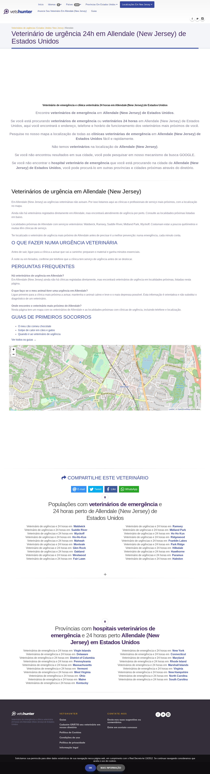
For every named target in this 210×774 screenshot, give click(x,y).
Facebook (192, 18)
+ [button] (13, 349)
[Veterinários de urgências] (17, 11)
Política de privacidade (72, 742)
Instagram (202, 18)
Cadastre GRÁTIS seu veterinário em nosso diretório (80, 726)
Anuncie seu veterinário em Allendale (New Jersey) (62, 11)
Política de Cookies (70, 732)
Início (40, 4)
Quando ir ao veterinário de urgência (39, 334)
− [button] (13, 354)
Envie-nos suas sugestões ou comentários (124, 721)
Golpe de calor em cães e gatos (36, 330)
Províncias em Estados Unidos (101, 4)
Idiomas (53, 4)
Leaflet (171, 409)
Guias (94, 11)
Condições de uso (70, 737)
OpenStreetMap (184, 409)
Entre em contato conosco (122, 727)
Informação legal (69, 747)
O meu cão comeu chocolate (34, 326)
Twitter (197, 18)
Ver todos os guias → (23, 339)
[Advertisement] (105, 77)
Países (72, 4)
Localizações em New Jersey (136, 4)
